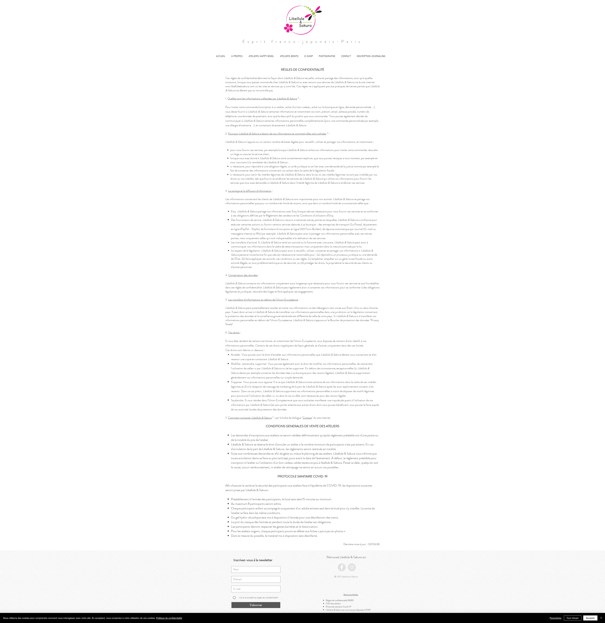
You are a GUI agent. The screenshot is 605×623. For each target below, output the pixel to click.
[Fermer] (601, 617)
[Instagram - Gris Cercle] (352, 567)
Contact (307, 418)
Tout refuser (573, 618)
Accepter (590, 618)
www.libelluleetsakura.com (240, 86)
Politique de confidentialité (169, 618)
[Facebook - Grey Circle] (342, 567)
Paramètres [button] (555, 618)
